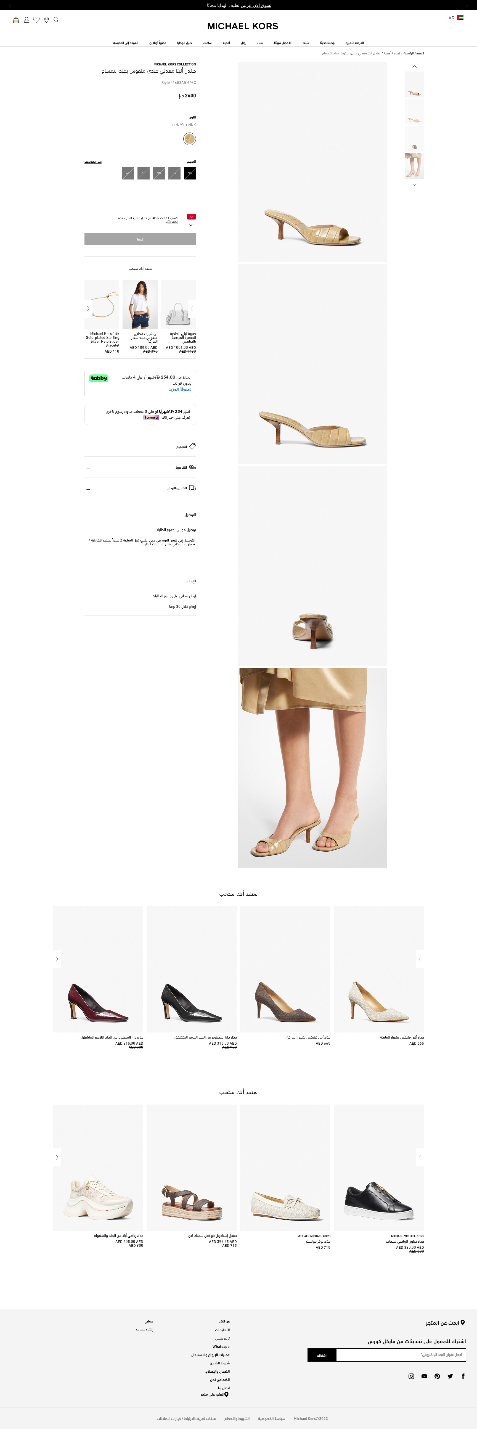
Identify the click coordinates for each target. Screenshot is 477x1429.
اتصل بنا (224, 1387)
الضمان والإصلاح (217, 1370)
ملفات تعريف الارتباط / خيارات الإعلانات (186, 1418)
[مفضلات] (36, 19)
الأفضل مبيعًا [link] (283, 42)
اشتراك (322, 1355)
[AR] (460, 19)
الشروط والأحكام (237, 1418)
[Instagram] (411, 1376)
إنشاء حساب (144, 1329)
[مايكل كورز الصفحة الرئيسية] (243, 29)
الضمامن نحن (220, 1379)
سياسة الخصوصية (271, 1418)
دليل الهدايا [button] (184, 42)
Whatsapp (221, 1346)
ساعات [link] (207, 42)
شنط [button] (306, 42)
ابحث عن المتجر (442, 1322)
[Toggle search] (56, 19)
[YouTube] (424, 1376)
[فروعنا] (46, 19)
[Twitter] (450, 1376)
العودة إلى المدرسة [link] (125, 42)
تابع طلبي (222, 1337)
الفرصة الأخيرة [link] (355, 42)
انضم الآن (172, 222)
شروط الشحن (220, 1362)
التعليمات (222, 1329)
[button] (192, 309)
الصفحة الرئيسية (414, 53)
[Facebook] (463, 1376)
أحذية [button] (226, 42)
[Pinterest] (437, 1376)
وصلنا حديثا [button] (327, 42)
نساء (397, 53)
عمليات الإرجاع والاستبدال (210, 1354)
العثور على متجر (212, 1393)
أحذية (387, 53)
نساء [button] (260, 42)
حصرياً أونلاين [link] (157, 42)
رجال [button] (243, 42)
